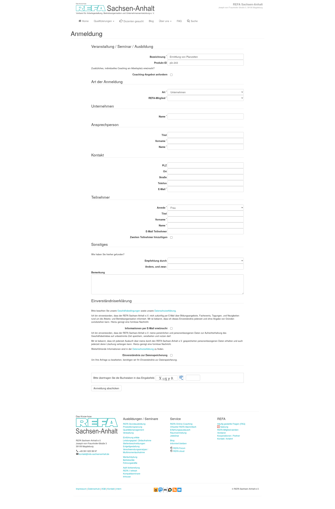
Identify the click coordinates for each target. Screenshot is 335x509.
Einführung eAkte (131, 437)
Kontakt (110, 488)
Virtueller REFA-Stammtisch (183, 426)
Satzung (224, 426)
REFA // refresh (130, 470)
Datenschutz (94, 488)
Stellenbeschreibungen (134, 443)
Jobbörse (174, 435)
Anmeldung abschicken (106, 388)
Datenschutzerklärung (165, 310)
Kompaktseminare (131, 473)
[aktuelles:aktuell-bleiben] (179, 489)
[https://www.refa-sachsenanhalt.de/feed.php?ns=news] (175, 489)
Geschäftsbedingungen (128, 310)
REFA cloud (178, 450)
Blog (151, 21)
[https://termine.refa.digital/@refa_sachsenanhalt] (156, 489)
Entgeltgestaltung (131, 446)
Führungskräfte (130, 462)
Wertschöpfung (130, 456)
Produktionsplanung (132, 426)
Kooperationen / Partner (228, 435)
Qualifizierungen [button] (103, 21)
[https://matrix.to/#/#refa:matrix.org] (165, 489)
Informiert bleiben (178, 443)
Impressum (81, 488)
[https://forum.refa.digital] (170, 489)
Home (85, 21)
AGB (103, 488)
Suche (194, 21)
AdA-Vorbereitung (131, 467)
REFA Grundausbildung (134, 423)
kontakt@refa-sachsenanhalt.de (94, 453)
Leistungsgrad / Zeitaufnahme (137, 440)
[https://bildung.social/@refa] (160, 489)
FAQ (179, 21)
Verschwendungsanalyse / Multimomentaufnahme (135, 451)
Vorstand (221, 432)
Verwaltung (128, 432)
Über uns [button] (164, 21)
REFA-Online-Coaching (181, 423)
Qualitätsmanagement (133, 429)
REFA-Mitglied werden (228, 429)
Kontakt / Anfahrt (225, 438)
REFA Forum (179, 448)
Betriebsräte (129, 459)
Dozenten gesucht (133, 21)
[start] (97, 424)
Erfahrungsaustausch (180, 429)
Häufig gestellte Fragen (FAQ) (231, 423)
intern (118, 488)
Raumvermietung (178, 432)
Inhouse (127, 476)
